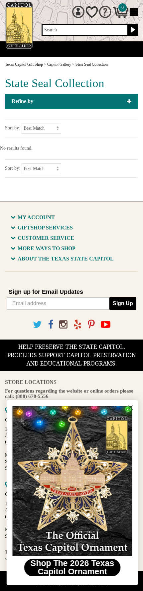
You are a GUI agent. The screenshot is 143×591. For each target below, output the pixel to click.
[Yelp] (77, 325)
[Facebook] (51, 325)
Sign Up (123, 303)
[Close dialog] (130, 408)
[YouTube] (105, 325)
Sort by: (12, 127)
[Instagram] (63, 325)
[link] (71, 481)
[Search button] (132, 30)
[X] (37, 325)
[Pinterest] (91, 325)
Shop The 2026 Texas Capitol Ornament (71, 567)
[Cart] (120, 16)
